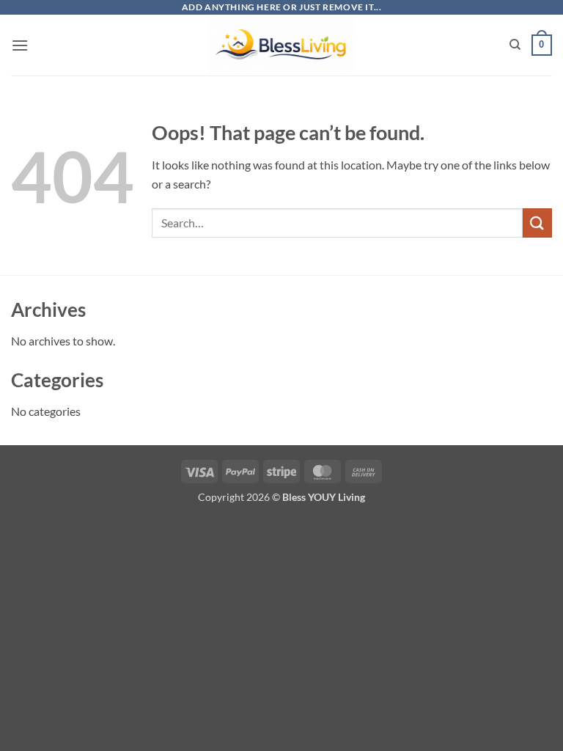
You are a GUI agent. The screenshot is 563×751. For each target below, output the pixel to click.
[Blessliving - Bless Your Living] (281, 45)
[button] (20, 45)
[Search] (514, 45)
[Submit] (537, 222)
